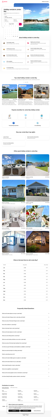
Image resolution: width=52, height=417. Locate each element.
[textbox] (8, 21)
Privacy (24, 415)
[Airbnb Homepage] (4, 1)
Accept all (14, 410)
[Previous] (24, 82)
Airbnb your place (45, 1)
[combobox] (13, 17)
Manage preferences (37, 410)
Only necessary (25, 410)
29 (15, 36)
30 (17, 36)
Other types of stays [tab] (13, 387)
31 (5, 38)
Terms (27, 415)
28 (13, 36)
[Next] (27, 82)
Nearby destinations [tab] (5, 387)
